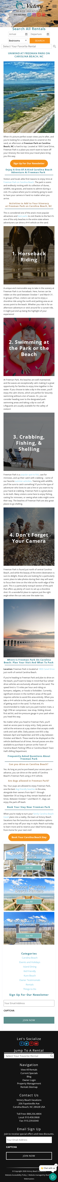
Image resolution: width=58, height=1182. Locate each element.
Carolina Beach (29, 957)
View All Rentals (29, 1069)
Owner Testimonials (29, 980)
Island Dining (29, 966)
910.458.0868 (20, 14)
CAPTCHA (9, 1010)
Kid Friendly (30, 971)
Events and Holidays (29, 962)
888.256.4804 (34, 1113)
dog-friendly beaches (25, 789)
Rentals (30, 984)
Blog (29, 1076)
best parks (23, 216)
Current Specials (29, 1073)
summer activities (23, 481)
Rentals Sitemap (29, 1087)
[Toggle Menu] (54, 6)
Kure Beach (30, 975)
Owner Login (29, 1080)
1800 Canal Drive (46, 669)
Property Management (29, 1083)
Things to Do (29, 989)
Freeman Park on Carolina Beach (19, 182)
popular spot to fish (30, 474)
